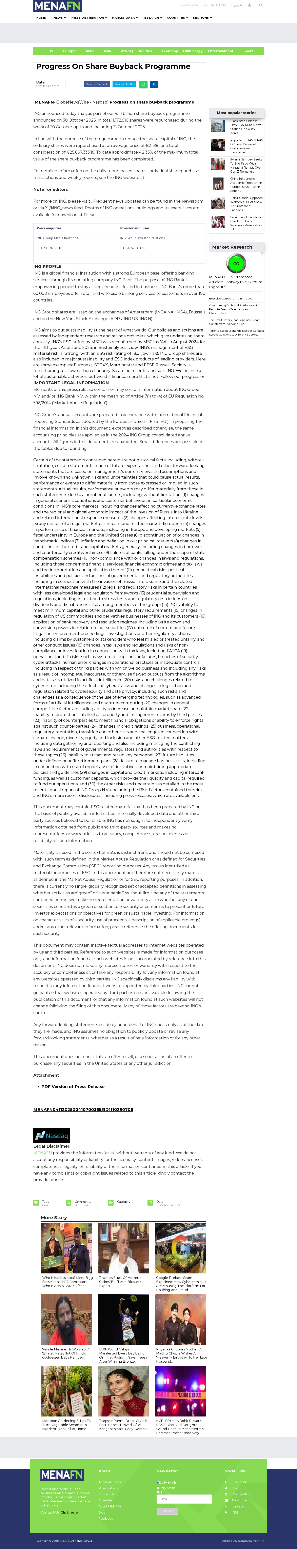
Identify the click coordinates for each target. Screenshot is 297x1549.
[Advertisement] (150, 33)
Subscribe (167, 1511)
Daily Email (240, 1500)
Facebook (239, 1482)
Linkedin (238, 1506)
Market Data (123, 17)
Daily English (169, 1482)
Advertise (105, 1500)
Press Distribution (87, 17)
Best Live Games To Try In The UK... (231, 298)
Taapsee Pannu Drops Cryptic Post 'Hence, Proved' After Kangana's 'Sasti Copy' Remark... (124, 1425)
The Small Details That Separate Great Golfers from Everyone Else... (234, 321)
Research (151, 17)
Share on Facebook (97, 84)
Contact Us (106, 1494)
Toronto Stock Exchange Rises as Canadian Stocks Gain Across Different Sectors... (237, 332)
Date (40, 82)
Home (41, 17)
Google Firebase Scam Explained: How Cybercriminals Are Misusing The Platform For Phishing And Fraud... (181, 1284)
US (45, 51)
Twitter (237, 1488)
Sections (201, 17)
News (58, 17)
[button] (249, 5)
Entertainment (214, 51)
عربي (238, 5)
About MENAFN (110, 1506)
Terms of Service (110, 1482)
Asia (107, 51)
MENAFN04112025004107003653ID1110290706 (83, 1109)
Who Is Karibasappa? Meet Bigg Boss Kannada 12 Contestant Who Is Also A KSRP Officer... (67, 1282)
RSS (235, 1512)
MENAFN (44, 102)
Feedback (106, 1518)
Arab (90, 51)
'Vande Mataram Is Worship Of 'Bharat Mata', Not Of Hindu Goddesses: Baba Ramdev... (66, 1353)
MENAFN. (65, 1540)
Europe (69, 51)
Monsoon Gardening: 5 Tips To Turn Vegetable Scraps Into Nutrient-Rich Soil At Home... (66, 1425)
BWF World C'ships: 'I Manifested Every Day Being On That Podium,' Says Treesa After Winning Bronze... (123, 1355)
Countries (176, 17)
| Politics (144, 51)
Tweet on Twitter (124, 84)
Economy (170, 51)
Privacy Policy (108, 1488)
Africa (125, 51)
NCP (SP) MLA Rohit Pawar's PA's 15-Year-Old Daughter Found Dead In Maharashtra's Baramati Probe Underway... (179, 1427)
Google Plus (241, 1494)
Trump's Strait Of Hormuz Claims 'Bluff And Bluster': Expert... (120, 1282)
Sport (245, 51)
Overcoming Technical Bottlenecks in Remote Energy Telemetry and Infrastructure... (233, 309)
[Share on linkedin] (154, 84)
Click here (69, 1512)
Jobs (102, 1512)
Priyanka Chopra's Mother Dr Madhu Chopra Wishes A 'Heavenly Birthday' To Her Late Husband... (181, 1355)
